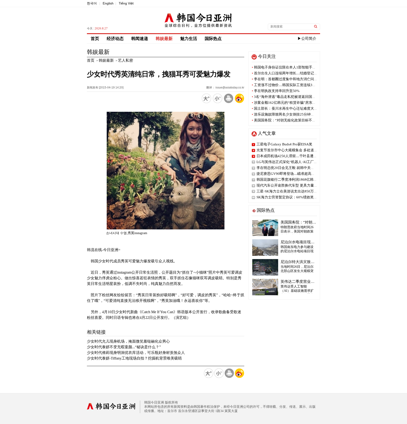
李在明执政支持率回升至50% (276, 91)
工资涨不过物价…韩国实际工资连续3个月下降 (289, 85)
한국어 (92, 3)
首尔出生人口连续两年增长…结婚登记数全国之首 (292, 73)
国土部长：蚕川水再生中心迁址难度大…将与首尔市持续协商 (300, 108)
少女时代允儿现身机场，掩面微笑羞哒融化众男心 (128, 341)
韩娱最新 (164, 38)
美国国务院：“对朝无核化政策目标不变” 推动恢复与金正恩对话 (303, 120)
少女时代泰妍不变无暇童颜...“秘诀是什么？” (124, 347)
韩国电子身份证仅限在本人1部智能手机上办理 (289, 67)
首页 (95, 38)
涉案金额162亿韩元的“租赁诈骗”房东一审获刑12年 (293, 102)
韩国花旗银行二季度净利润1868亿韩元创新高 (292, 179)
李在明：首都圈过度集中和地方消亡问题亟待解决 (292, 79)
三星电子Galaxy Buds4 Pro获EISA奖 (284, 144)
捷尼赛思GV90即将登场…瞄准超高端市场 (289, 174)
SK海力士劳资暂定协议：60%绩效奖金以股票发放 (295, 197)
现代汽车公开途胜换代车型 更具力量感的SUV (292, 185)
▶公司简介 (306, 38)
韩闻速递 (139, 38)
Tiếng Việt (126, 3)
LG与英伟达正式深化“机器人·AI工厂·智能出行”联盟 (297, 162)
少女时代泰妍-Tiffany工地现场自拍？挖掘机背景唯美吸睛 (134, 358)
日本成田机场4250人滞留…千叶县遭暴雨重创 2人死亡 (298, 156)
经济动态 (115, 38)
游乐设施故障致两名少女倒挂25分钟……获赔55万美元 (295, 114)
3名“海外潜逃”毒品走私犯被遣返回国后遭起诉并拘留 (294, 97)
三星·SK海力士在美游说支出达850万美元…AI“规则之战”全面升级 (308, 191)
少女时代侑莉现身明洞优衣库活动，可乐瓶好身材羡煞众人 (136, 353)
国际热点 (213, 38)
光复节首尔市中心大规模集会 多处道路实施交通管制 (297, 150)
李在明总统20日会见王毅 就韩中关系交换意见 (292, 168)
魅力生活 (188, 38)
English (108, 3)
